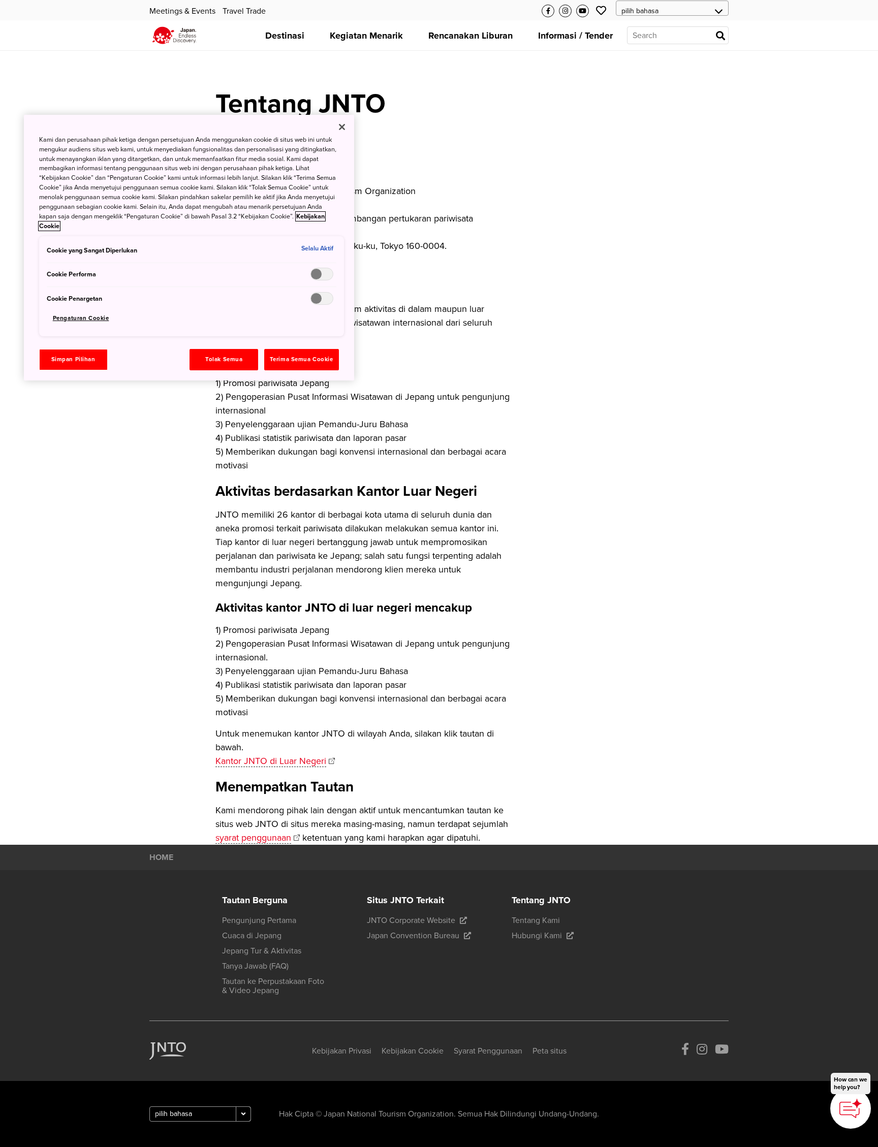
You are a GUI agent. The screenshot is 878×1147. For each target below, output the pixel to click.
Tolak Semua (223, 359)
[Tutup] (342, 127)
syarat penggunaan (253, 837)
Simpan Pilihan (73, 359)
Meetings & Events (182, 11)
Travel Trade (244, 11)
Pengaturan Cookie (81, 318)
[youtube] (722, 1051)
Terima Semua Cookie (301, 359)
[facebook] (685, 1051)
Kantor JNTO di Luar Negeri (270, 761)
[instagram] (702, 1051)
